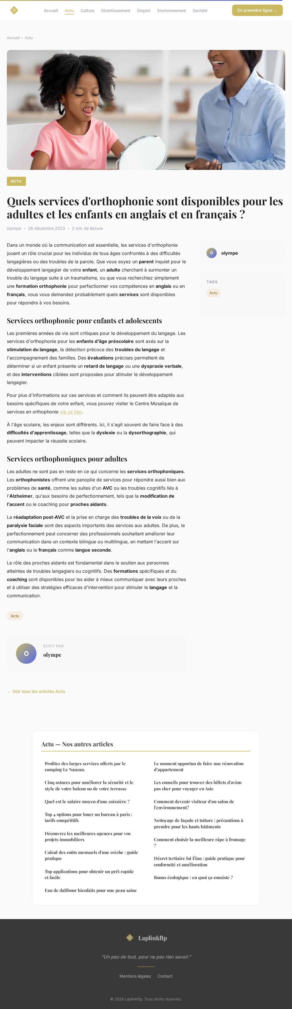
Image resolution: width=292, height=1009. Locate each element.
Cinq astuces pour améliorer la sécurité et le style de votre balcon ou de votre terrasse (89, 785)
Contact (165, 976)
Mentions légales (135, 976)
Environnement (171, 10)
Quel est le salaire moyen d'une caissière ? (87, 801)
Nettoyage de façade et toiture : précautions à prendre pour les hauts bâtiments (198, 823)
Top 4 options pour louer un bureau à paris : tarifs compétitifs (88, 817)
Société (200, 10)
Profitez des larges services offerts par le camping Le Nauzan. (85, 766)
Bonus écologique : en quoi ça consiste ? (193, 877)
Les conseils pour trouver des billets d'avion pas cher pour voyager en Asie (198, 785)
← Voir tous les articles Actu (36, 691)
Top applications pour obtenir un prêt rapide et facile (89, 874)
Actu (69, 10)
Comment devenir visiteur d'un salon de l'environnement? (194, 804)
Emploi (144, 10)
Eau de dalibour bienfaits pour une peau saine (91, 890)
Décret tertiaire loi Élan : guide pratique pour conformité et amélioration (199, 861)
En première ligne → (257, 10)
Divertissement (115, 10)
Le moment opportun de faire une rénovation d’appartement (199, 766)
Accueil (51, 10)
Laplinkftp (152, 938)
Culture (87, 10)
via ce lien (71, 412)
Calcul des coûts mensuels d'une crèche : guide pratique (91, 855)
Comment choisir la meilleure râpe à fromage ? (200, 842)
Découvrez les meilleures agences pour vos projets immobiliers (88, 836)
